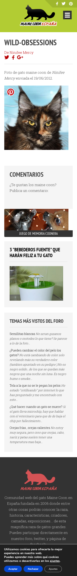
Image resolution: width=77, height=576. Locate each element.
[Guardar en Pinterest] (11, 92)
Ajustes (53, 569)
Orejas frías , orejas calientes (30, 428)
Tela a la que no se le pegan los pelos (35, 385)
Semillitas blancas (22, 334)
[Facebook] (57, 4)
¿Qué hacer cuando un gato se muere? (36, 407)
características (36, 515)
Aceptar (13, 569)
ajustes (55, 561)
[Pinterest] (71, 4)
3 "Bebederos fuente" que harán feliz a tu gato (35, 252)
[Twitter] (63, 3)
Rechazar (33, 569)
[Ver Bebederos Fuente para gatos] (36, 299)
